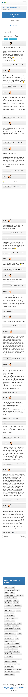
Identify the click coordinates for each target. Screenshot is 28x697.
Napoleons (13, 636)
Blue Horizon (20, 595)
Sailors (15, 648)
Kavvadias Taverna (9, 620)
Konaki (19, 623)
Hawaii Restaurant (9, 615)
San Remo (16, 651)
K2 (17, 618)
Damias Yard (8, 605)
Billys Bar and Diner (9, 595)
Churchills (16, 603)
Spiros (19, 654)
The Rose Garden (9, 669)
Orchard (13, 641)
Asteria (17, 590)
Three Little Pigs (9, 671)
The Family (7, 664)
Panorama (16, 643)
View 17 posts (7, 253)
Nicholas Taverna (9, 638)
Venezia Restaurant (9, 674)
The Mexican (16, 664)
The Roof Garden (9, 666)
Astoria (6, 592)
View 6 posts (7, 65)
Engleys (18, 610)
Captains (16, 600)
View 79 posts (7, 269)
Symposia (18, 659)
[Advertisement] (14, 204)
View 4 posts (7, 117)
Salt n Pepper (8, 651)
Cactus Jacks (8, 600)
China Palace (8, 603)
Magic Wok (7, 626)
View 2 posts (7, 285)
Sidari (7, 7)
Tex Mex (14, 661)
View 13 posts (7, 359)
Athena (12, 592)
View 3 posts (7, 500)
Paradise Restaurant (10, 646)
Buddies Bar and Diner (10, 597)
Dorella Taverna (17, 605)
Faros (12, 613)
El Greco (18, 608)
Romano (19, 646)
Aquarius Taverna (9, 590)
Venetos (17, 671)
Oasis (17, 638)
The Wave (18, 669)
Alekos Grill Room (9, 587)
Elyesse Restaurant (9, 610)
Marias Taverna (9, 628)
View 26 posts (7, 86)
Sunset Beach (8, 656)
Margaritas (15, 626)
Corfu (3, 7)
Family (6, 613)
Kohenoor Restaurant (10, 623)
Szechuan (7, 661)
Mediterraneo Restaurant (11, 631)
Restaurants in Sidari (15, 7)
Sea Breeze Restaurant (10, 654)
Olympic (7, 641)
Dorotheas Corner (9, 608)
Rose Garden (8, 648)
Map (6, 39)
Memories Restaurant (10, 633)
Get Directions (13, 39)
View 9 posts (7, 186)
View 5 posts (7, 142)
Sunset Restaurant (9, 659)
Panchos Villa (8, 643)
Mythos (7, 636)
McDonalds (17, 628)
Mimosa (19, 633)
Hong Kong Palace (9, 618)
